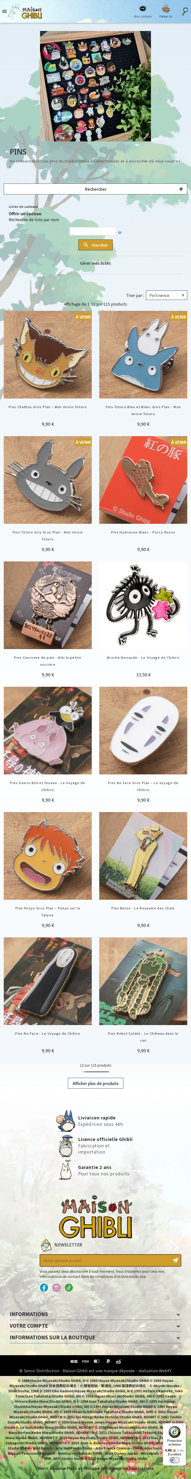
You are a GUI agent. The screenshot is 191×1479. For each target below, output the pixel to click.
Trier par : (135, 295)
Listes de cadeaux (23, 206)
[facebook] (44, 1288)
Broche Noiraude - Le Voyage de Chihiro (143, 657)
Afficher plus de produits (96, 1083)
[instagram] (56, 1288)
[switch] (175, 1460)
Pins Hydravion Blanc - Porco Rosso (143, 532)
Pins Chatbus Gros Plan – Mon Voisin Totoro (48, 406)
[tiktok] (68, 1288)
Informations (29, 1314)
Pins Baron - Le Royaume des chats (143, 908)
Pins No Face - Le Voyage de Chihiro (47, 1033)
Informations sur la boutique (52, 1337)
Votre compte (29, 1325)
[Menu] (183, 1426)
